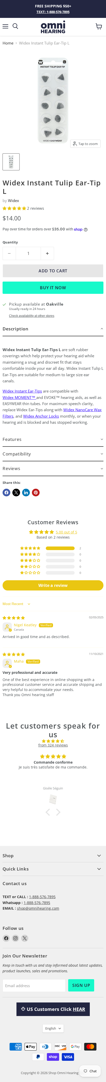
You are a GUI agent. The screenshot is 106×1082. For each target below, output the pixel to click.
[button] (15, 208)
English (50, 1028)
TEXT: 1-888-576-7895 (53, 11)
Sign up (81, 985)
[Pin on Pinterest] (36, 492)
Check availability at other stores (31, 316)
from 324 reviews (53, 745)
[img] (14, 617)
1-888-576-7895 (42, 896)
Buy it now (53, 288)
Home (8, 43)
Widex (13, 200)
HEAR (79, 1009)
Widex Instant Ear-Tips (22, 391)
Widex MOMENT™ (19, 397)
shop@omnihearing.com (38, 908)
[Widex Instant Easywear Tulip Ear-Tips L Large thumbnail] (11, 162)
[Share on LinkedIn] (26, 492)
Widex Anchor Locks (41, 416)
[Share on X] (16, 492)
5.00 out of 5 (66, 532)
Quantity (10, 242)
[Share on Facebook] (6, 492)
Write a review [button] (53, 585)
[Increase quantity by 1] (47, 253)
